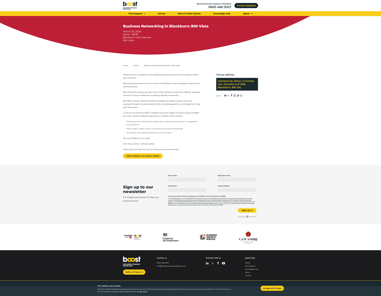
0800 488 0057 (219, 7)
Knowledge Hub (251, 269)
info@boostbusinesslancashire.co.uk (171, 266)
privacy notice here (224, 203)
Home (125, 65)
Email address (224, 186)
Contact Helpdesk (246, 5)
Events (136, 65)
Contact (248, 276)
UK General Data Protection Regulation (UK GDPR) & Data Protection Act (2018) (196, 196)
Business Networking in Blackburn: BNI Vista (162, 65)
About (247, 272)
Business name (224, 176)
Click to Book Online (142, 156)
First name (173, 176)
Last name (173, 186)
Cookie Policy (142, 292)
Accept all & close (272, 288)
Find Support (250, 266)
